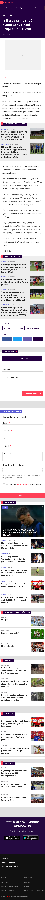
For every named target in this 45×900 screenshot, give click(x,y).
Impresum (4, 882)
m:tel (8, 897)
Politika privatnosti (9, 891)
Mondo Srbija (8, 863)
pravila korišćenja (23, 484)
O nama (4, 878)
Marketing (28, 878)
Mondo (5, 858)
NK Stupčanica (33, 328)
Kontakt (27, 882)
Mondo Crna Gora (10, 867)
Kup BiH (7, 328)
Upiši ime (6, 370)
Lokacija (6, 446)
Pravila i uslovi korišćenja (34, 891)
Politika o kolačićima (9, 886)
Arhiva (26, 886)
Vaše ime (7, 431)
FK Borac (19, 328)
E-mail (6, 438)
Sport (4, 15)
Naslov (6, 423)
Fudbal (10, 15)
